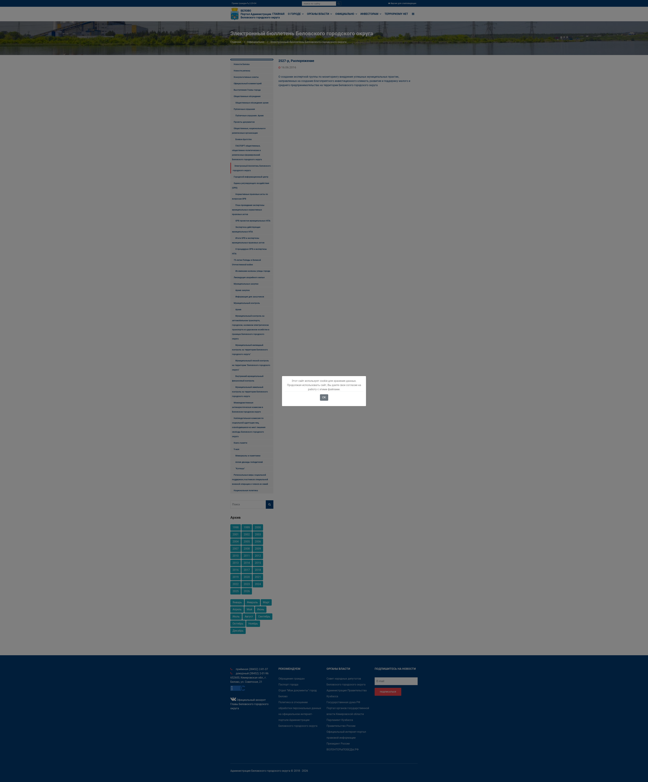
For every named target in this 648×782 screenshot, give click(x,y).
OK (324, 397)
